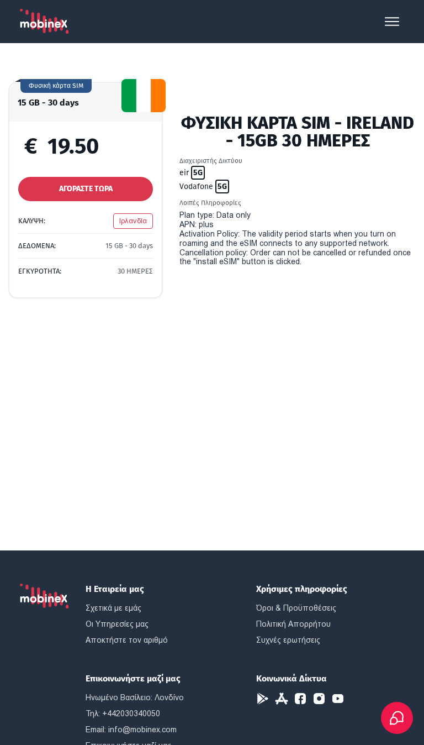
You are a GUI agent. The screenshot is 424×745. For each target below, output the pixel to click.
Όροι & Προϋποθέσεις (296, 608)
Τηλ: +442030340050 (123, 713)
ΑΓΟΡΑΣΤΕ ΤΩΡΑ (86, 188)
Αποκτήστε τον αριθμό (127, 640)
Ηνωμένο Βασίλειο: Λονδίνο (135, 697)
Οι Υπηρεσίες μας (117, 624)
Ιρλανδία (133, 221)
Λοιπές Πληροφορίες (210, 203)
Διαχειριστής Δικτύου (210, 161)
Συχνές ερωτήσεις (288, 640)
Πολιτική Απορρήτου (293, 624)
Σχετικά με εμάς (113, 608)
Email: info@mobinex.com (131, 729)
